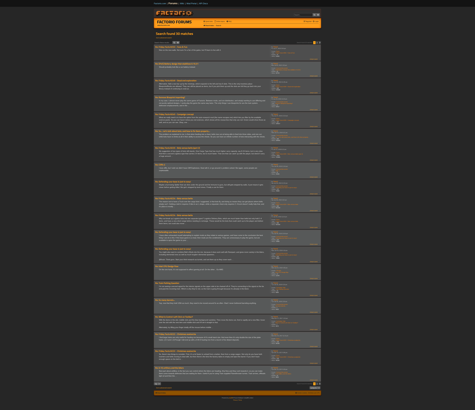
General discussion (282, 68)
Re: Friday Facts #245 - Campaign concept (174, 114)
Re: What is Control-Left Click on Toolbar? (174, 317)
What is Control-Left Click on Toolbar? (286, 323)
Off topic (278, 270)
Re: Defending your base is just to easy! (173, 181)
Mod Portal (192, 3)
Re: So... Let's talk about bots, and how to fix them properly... (182, 131)
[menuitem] (219, 21)
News (278, 51)
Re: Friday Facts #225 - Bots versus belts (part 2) (177, 148)
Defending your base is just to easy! (286, 187)
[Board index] (174, 13)
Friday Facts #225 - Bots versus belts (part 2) (289, 154)
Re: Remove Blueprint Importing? (170, 97)
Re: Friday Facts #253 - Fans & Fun (171, 47)
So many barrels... (280, 306)
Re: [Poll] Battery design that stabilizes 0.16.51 (177, 64)
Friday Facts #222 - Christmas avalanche (287, 340)
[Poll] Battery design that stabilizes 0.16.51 (288, 70)
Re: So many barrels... (165, 300)
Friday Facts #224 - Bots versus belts (286, 204)
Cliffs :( (277, 171)
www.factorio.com (163, 25)
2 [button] (317, 43)
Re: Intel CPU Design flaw (166, 266)
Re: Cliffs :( (160, 164)
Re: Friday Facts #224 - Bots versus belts (174, 198)
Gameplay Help (280, 287)
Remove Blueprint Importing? (284, 103)
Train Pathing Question (282, 289)
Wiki (182, 3)
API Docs (203, 3)
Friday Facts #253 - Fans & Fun (285, 53)
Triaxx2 (275, 47)
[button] (320, 42)
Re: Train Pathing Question (167, 283)
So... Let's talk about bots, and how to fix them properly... (292, 137)
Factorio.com (160, 3)
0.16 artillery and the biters (283, 374)
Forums (173, 3)
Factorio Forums (174, 22)
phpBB (231, 398)
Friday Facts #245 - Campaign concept (287, 120)
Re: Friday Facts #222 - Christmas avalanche (175, 334)
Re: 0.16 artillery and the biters (169, 368)
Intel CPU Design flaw (281, 272)
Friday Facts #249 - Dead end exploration (287, 86)
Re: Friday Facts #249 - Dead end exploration (175, 80)
